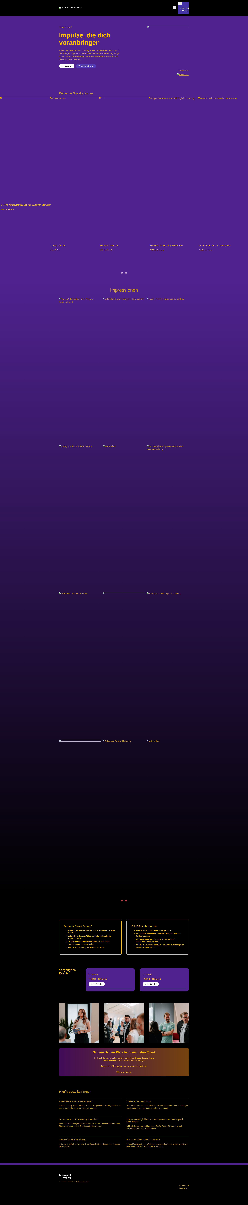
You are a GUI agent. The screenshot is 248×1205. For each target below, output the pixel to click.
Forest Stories (55, 250)
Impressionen (67, 66)
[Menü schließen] (180, 3)
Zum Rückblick (96, 984)
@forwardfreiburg (124, 1072)
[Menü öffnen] (174, 7)
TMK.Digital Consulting (157, 250)
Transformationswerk (7, 209)
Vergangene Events (85, 66)
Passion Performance (205, 250)
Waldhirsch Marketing (106, 250)
